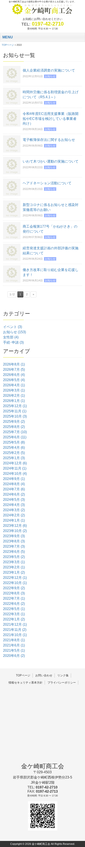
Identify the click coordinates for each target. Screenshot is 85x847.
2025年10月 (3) (15, 416)
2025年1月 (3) (14, 458)
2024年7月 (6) (14, 489)
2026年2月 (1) (14, 395)
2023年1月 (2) (14, 572)
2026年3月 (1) (14, 390)
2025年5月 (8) (14, 442)
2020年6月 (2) (14, 656)
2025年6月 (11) (14, 437)
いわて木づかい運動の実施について (50, 161)
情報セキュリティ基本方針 (25, 682)
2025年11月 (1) (14, 411)
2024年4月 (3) (14, 505)
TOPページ (23, 675)
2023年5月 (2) (14, 557)
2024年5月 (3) (14, 499)
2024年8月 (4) (14, 484)
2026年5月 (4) (14, 380)
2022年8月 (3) (14, 593)
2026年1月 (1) (14, 401)
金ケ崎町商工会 (42, 766)
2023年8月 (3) (14, 541)
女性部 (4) (11, 337)
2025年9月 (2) (14, 421)
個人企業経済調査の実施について (49, 70)
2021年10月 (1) (15, 635)
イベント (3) (12, 327)
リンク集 (63, 675)
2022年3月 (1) (14, 614)
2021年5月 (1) (14, 650)
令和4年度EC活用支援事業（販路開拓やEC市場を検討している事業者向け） (50, 118)
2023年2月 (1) (14, 567)
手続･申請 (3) (13, 342)
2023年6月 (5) (14, 551)
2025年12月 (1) (15, 406)
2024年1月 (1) (14, 520)
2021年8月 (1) (14, 640)
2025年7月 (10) (15, 432)
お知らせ (50, 76)
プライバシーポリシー (62, 682)
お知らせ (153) (14, 332)
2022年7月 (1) (14, 598)
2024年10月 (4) (15, 473)
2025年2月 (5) (14, 453)
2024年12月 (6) (15, 463)
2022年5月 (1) (14, 609)
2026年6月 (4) (14, 375)
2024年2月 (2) (14, 515)
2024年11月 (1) (14, 468)
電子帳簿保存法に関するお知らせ (49, 140)
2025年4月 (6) (14, 447)
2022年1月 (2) (14, 619)
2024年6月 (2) (14, 494)
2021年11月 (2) (14, 630)
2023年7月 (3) (14, 546)
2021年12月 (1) (15, 624)
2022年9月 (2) (14, 588)
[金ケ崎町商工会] (42, 14)
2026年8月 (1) (14, 364)
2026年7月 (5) (14, 369)
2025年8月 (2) (14, 427)
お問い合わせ (43, 675)
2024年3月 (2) (14, 510)
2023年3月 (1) (14, 562)
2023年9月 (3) (14, 536)
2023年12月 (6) (15, 525)
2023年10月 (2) (15, 531)
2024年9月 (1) (14, 479)
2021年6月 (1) (14, 645)
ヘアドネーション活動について (47, 183)
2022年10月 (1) (15, 583)
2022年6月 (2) (14, 603)
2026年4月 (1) (14, 385)
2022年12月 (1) (15, 577)
